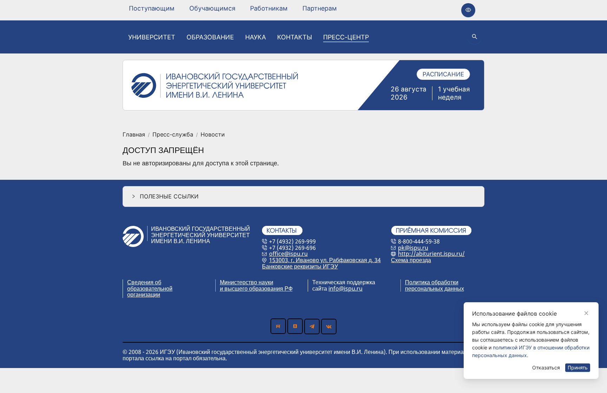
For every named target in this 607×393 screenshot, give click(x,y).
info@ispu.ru (345, 288)
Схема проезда (411, 260)
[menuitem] (152, 8)
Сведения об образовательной (149, 285)
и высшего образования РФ (256, 288)
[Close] (586, 313)
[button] (303, 196)
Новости (213, 135)
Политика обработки (431, 282)
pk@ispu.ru (413, 248)
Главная (134, 135)
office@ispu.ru (288, 254)
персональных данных (434, 288)
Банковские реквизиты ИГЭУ (300, 266)
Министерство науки (246, 282)
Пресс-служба (172, 135)
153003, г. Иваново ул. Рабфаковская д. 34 (325, 260)
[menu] (233, 8)
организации (143, 294)
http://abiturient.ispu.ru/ (431, 254)
